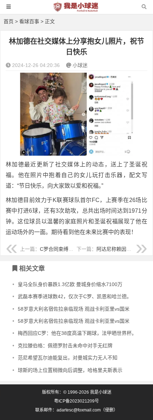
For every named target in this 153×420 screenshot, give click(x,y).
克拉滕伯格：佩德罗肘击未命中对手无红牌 (65, 345)
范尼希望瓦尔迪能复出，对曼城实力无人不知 (67, 358)
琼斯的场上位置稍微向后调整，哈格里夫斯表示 (70, 370)
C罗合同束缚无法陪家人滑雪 (71, 249)
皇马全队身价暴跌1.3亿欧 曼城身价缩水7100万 (70, 284)
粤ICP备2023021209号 (76, 401)
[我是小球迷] (76, 10)
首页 (9, 21)
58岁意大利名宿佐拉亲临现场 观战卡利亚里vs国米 (74, 309)
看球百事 (29, 21)
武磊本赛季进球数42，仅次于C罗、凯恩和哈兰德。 (75, 296)
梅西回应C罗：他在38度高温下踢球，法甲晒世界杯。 (77, 333)
